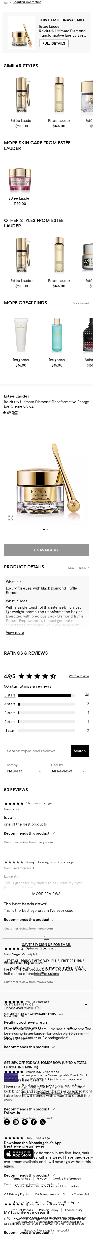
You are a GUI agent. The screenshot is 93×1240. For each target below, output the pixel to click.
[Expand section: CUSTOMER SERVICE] (46, 1004)
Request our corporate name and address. (51, 1222)
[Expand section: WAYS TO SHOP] (46, 1039)
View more (15, 633)
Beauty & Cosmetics (27, 2)
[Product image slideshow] (46, 478)
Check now (72, 1093)
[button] (46, 478)
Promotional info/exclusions (42, 1093)
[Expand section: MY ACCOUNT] (46, 1016)
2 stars (10, 722)
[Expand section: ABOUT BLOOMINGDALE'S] (46, 1027)
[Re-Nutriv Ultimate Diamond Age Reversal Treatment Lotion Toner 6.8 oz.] (59, 94)
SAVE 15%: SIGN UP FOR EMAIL (46, 945)
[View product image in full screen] (11, 518)
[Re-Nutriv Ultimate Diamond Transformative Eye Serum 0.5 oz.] (21, 94)
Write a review (79, 676)
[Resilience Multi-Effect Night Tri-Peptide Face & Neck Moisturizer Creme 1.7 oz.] (19, 174)
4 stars (9, 704)
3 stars (10, 713)
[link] (21, 123)
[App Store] (19, 1154)
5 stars (10, 695)
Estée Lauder (50, 27)
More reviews (46, 894)
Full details (53, 43)
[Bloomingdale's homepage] (6, 2)
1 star (10, 731)
